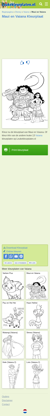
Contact (6, 404)
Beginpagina (7, 12)
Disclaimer (7, 400)
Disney (18, 12)
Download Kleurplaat (17, 247)
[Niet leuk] (28, 63)
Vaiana (26, 12)
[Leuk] (22, 63)
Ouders (5, 396)
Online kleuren (13, 251)
